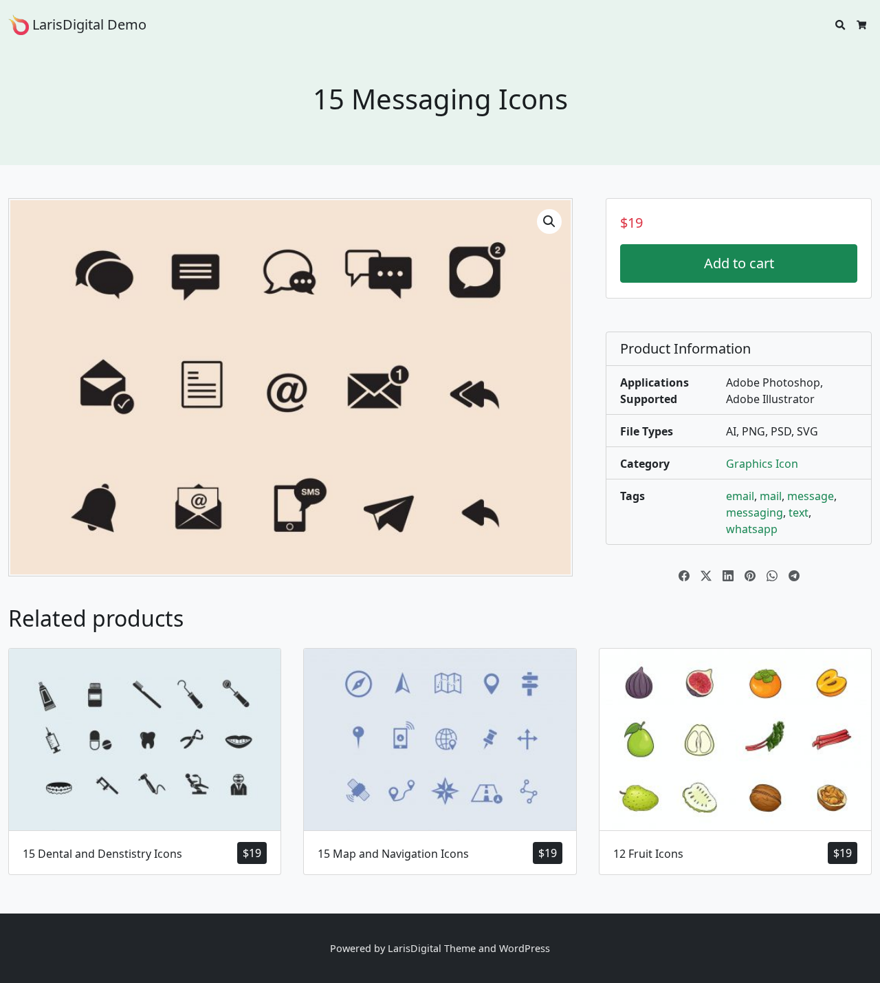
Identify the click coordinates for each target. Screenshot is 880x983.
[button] (549, 221)
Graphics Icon (762, 463)
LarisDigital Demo (87, 24)
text (798, 512)
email (740, 496)
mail (771, 496)
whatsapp (752, 529)
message (810, 496)
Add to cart (739, 263)
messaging (754, 512)
